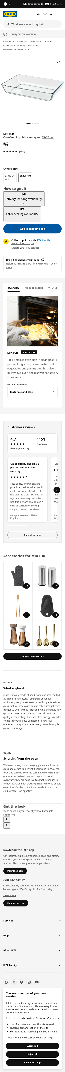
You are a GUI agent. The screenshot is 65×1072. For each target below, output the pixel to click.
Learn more (9, 895)
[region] (32, 87)
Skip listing (9, 814)
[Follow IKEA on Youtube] (37, 982)
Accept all (32, 1045)
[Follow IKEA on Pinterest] (21, 982)
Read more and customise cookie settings (30, 1037)
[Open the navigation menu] (58, 14)
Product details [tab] (33, 287)
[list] (33, 490)
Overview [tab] (13, 287)
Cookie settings (32, 1062)
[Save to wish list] (58, 62)
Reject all (33, 1054)
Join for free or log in (22, 243)
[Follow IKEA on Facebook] (6, 982)
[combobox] (31, 24)
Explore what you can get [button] (25, 247)
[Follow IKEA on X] (14, 982)
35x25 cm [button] (48, 137)
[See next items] (53, 287)
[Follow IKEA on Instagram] (29, 982)
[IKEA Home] (10, 14)
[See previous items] (6, 820)
